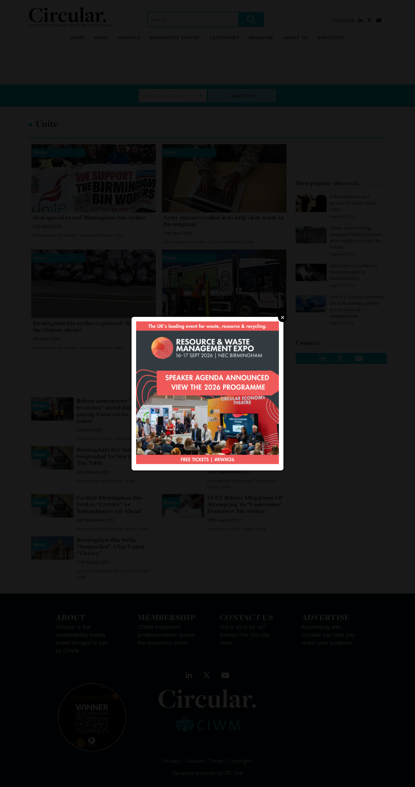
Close (282, 317)
